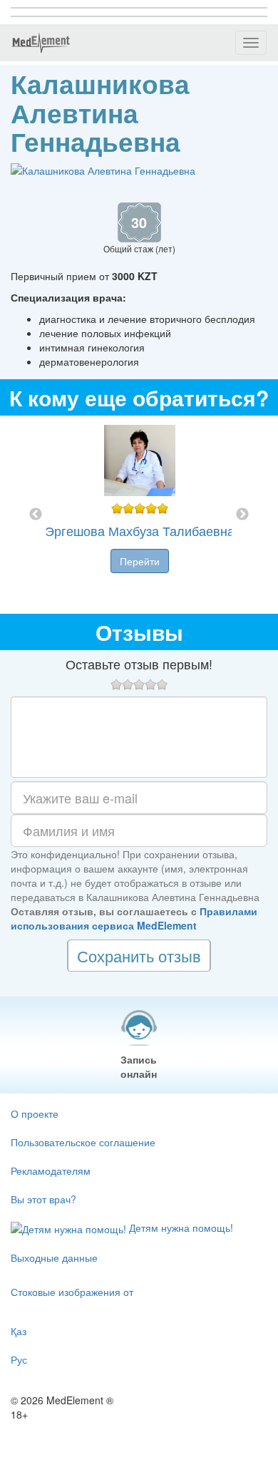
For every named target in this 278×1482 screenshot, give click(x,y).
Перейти (140, 561)
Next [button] (242, 515)
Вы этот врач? (43, 1199)
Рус (19, 1359)
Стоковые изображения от (72, 1292)
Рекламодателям (51, 1170)
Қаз (18, 1331)
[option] (139, 514)
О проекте (34, 1113)
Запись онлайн (138, 1066)
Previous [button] (36, 515)
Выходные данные (54, 1257)
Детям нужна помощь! (179, 1227)
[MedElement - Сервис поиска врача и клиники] (41, 43)
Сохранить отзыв (139, 956)
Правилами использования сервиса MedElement (134, 918)
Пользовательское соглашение (83, 1142)
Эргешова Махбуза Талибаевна (140, 530)
